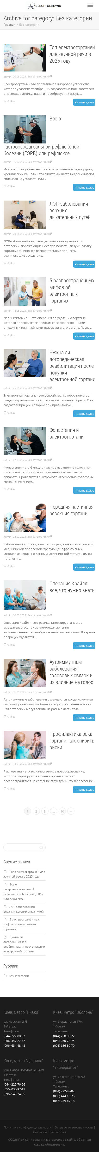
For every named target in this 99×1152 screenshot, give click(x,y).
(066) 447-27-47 (14, 1041)
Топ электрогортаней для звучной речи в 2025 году (72, 54)
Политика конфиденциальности (27, 1127)
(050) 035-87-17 (14, 1089)
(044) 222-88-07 (14, 1036)
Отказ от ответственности (74, 1127)
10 (62, 811)
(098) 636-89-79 (63, 1045)
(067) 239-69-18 (63, 1101)
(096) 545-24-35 (14, 1094)
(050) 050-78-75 (63, 1041)
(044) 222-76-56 (14, 1084)
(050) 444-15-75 (63, 1096)
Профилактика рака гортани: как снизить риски (72, 740)
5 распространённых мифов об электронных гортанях (21, 924)
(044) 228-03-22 (63, 1036)
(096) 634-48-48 (14, 1045)
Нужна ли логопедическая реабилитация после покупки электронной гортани (72, 366)
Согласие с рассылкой (49, 1132)
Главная (10, 25)
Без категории (36, 76)
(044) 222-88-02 (63, 1091)
